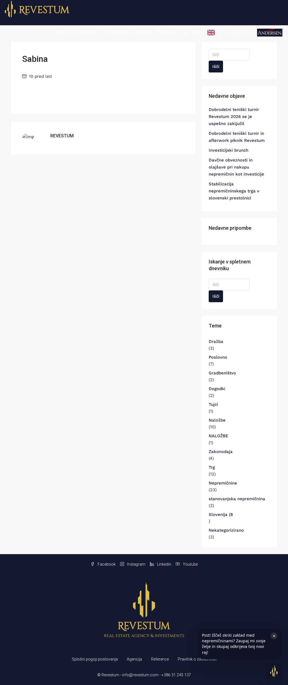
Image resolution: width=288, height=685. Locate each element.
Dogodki (217, 388)
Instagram (135, 564)
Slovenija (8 (221, 514)
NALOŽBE (218, 435)
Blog (184, 32)
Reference (166, 32)
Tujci (213, 404)
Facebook (106, 564)
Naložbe (217, 420)
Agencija (134, 659)
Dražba (216, 341)
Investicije (142, 32)
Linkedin (163, 564)
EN (220, 32)
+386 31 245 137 (239, 32)
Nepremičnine (86, 32)
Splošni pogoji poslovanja (95, 659)
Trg (212, 467)
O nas (198, 32)
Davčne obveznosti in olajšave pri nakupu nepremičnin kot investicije (236, 167)
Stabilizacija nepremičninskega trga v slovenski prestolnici (234, 191)
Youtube (190, 564)
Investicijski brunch (228, 150)
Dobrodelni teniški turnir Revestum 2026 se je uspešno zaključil (234, 116)
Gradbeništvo (222, 373)
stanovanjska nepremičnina (237, 498)
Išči (215, 66)
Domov (63, 32)
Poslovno (218, 357)
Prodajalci (118, 32)
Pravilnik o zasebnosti (197, 659)
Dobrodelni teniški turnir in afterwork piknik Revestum (237, 137)
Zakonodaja (221, 451)
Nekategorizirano (226, 530)
